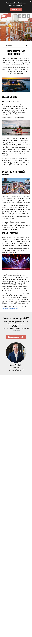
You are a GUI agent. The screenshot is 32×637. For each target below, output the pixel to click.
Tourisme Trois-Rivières (10, 308)
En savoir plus (16, 9)
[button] (28, 16)
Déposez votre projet (16, 337)
